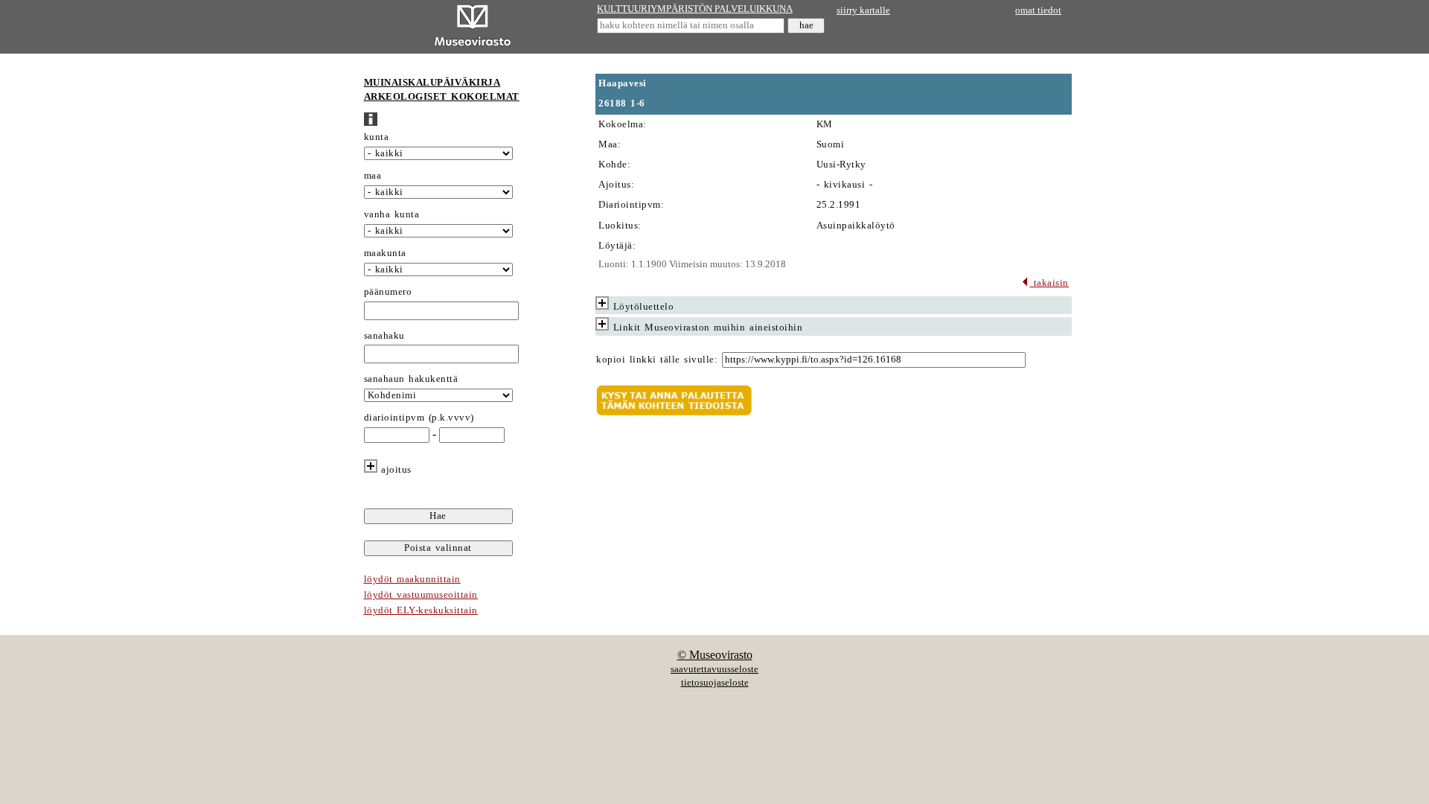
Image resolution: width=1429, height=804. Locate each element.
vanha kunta (392, 214)
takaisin (1049, 283)
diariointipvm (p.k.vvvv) (419, 417)
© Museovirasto (714, 654)
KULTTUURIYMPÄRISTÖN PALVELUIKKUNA (695, 9)
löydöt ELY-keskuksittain (421, 610)
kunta (376, 137)
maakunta (385, 253)
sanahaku (384, 336)
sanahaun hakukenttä (411, 379)
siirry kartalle (863, 10)
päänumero (388, 292)
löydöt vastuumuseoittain (421, 595)
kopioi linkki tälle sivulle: (656, 359)
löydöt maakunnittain (412, 579)
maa (373, 175)
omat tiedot (1038, 10)
